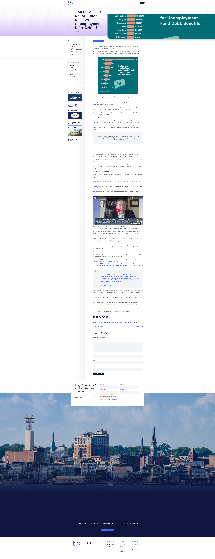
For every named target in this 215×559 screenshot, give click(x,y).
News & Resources (93, 2)
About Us (84, 2)
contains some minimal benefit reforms (113, 265)
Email (94, 360)
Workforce (72, 81)
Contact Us (122, 544)
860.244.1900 (110, 548)
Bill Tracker (134, 549)
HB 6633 (101, 263)
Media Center (73, 74)
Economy (72, 65)
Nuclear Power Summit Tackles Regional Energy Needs (76, 53)
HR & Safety (72, 67)
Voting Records (135, 548)
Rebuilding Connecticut (112, 322)
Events (102, 2)
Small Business (73, 79)
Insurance (116, 2)
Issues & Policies (74, 69)
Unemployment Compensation (131, 322)
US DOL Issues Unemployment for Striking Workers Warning (76, 48)
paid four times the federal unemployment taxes (128, 102)
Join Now (142, 2)
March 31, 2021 (107, 285)
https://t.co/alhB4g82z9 (113, 281)
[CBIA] (70, 3)
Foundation (109, 2)
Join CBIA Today (107, 530)
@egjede (127, 311)
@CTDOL (107, 274)
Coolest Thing (134, 2)
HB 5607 (95, 191)
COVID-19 (95, 322)
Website (94, 366)
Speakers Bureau (123, 554)
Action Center (135, 544)
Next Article (137, 326)
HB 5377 (101, 260)
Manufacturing (102, 322)
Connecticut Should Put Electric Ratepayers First (76, 43)
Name (94, 354)
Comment (95, 341)
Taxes (121, 322)
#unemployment (106, 276)
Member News (73, 76)
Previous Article (99, 326)
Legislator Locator (136, 546)
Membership (124, 2)
